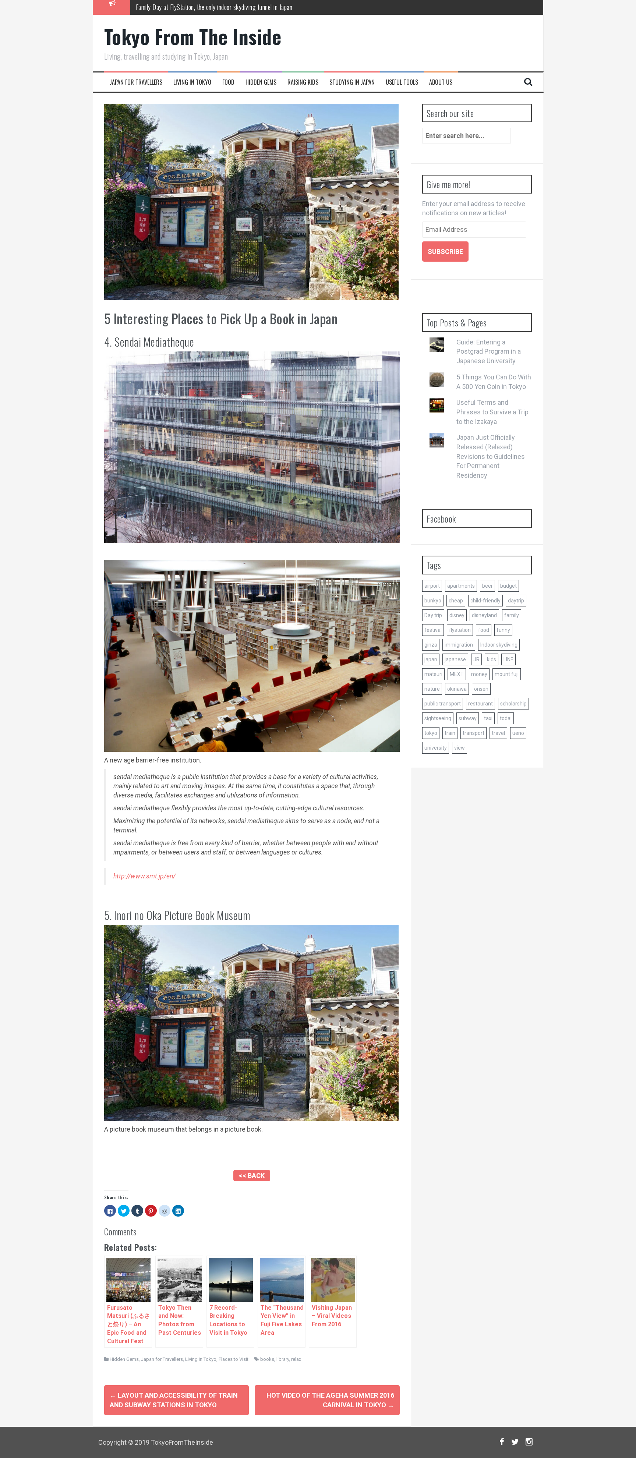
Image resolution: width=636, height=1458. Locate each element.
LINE (508, 659)
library (282, 1359)
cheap (456, 601)
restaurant (480, 704)
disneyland (484, 615)
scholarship (513, 704)
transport (473, 733)
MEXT (457, 674)
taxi (488, 718)
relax (296, 1359)
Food (228, 82)
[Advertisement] (252, 1154)
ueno (518, 733)
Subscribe (445, 251)
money (479, 674)
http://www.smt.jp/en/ (144, 876)
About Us (440, 82)
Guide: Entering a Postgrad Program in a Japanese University (488, 351)
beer (487, 586)
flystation (460, 630)
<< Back (252, 1175)
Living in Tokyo (192, 82)
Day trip (433, 615)
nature (432, 689)
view (459, 748)
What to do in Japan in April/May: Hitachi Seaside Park (201, 7)
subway (468, 718)
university (435, 748)
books (267, 1359)
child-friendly (485, 601)
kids (491, 659)
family (511, 615)
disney (456, 615)
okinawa (457, 689)
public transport (442, 704)
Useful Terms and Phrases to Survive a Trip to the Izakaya (492, 412)
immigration (459, 645)
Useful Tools (402, 82)
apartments (461, 586)
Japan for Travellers (136, 82)
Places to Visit (233, 1359)
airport (432, 586)
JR (476, 659)
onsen (481, 689)
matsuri (433, 674)
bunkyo (432, 601)
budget (508, 586)
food (483, 630)
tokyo (430, 733)
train (450, 733)
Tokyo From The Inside (193, 36)
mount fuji (507, 674)
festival (433, 630)
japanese (455, 659)
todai (506, 718)
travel (498, 733)
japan (430, 659)
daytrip (516, 601)
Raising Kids (302, 82)
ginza (430, 645)
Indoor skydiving (498, 645)
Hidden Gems (260, 82)
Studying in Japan (352, 82)
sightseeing (437, 718)
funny (503, 630)
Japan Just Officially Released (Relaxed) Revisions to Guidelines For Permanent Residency (490, 456)
